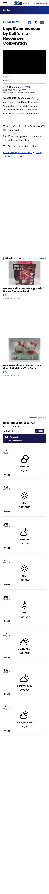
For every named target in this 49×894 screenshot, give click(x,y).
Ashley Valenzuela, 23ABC (19, 87)
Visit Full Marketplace (37, 258)
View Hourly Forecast (13, 441)
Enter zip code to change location (16, 427)
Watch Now (41, 3)
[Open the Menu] (4, 3)
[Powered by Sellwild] (42, 418)
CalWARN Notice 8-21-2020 (17, 152)
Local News (11, 22)
